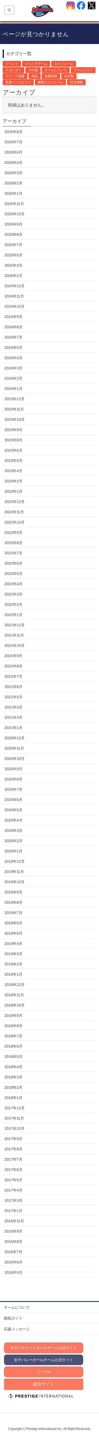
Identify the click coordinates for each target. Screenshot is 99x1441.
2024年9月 (13, 317)
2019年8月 (13, 902)
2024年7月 (13, 337)
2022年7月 (13, 553)
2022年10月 (14, 522)
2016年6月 (13, 1262)
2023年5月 (13, 460)
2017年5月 (13, 1180)
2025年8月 (13, 234)
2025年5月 (13, 255)
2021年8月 (13, 666)
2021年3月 (13, 717)
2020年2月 (13, 841)
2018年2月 (13, 1087)
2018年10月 (14, 1005)
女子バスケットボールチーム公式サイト (43, 1348)
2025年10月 (14, 214)
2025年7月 (13, 245)
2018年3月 (13, 1077)
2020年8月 (13, 779)
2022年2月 (13, 604)
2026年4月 (13, 162)
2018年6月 (13, 1046)
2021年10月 (14, 645)
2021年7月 (13, 676)
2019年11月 (14, 872)
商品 (34, 76)
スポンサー (13, 70)
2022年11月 (14, 512)
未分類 (69, 76)
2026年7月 (13, 142)
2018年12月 (14, 985)
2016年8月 (13, 1241)
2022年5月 (13, 573)
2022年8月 (13, 543)
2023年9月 (13, 430)
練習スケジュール (50, 82)
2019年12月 (14, 861)
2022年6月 (13, 563)
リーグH (43, 1372)
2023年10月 (14, 419)
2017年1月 (13, 1211)
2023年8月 (13, 440)
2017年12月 (14, 1108)
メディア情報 (15, 76)
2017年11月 (14, 1118)
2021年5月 (13, 697)
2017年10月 (14, 1128)
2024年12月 (14, 286)
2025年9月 (13, 224)
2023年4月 (13, 471)
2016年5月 (13, 1272)
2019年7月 (13, 913)
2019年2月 (13, 964)
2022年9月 (13, 532)
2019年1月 (13, 974)
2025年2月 (13, 275)
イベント (12, 64)
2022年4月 (13, 584)
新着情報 (51, 76)
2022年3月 (13, 594)
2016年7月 (13, 1252)
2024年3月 (13, 368)
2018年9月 (13, 1015)
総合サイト (43, 1384)
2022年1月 (13, 615)
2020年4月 (13, 820)
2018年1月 (13, 1098)
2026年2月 (13, 183)
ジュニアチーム (36, 64)
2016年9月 (13, 1231)
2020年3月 (13, 830)
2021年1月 (13, 728)
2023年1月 (13, 491)
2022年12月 (14, 502)
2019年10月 (14, 882)
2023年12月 (14, 399)
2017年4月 (13, 1190)
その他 (33, 70)
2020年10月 (14, 758)
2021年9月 (13, 656)
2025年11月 (14, 204)
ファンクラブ (83, 70)
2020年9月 (13, 769)
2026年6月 (13, 152)
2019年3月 (13, 954)
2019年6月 (13, 923)
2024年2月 (13, 378)
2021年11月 (14, 635)
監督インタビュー (18, 82)
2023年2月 (13, 481)
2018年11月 (14, 995)
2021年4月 (13, 707)
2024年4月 (13, 358)
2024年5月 (13, 347)
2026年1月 (13, 193)
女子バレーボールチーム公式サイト (43, 1360)
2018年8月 (13, 1026)
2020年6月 (13, 800)
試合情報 (76, 82)
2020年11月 (14, 748)
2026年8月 (13, 132)
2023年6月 (13, 450)
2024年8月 (13, 327)
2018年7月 (13, 1036)
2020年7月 (13, 789)
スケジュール (63, 64)
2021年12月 (14, 625)
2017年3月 (13, 1200)
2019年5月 (13, 933)
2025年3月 (13, 265)
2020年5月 (13, 810)
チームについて (56, 70)
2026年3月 (13, 173)
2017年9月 (13, 1139)
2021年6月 (13, 687)
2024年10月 (14, 306)
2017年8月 (13, 1149)
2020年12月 (14, 738)
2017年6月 (13, 1170)
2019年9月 (13, 892)
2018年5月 (13, 1056)
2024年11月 (14, 296)
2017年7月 (13, 1159)
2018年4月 (13, 1067)
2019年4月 (13, 943)
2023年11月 (14, 409)
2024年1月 (13, 389)
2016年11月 (14, 1221)
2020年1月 (13, 851)
